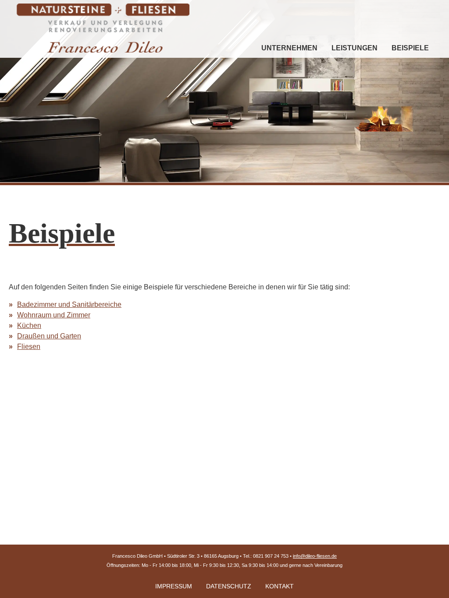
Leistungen (354, 48)
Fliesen (28, 346)
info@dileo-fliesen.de (315, 556)
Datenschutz (228, 586)
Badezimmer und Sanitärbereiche (69, 304)
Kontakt (279, 586)
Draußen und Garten (49, 336)
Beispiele (410, 48)
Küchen (29, 325)
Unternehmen (289, 48)
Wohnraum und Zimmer (53, 315)
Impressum (173, 586)
